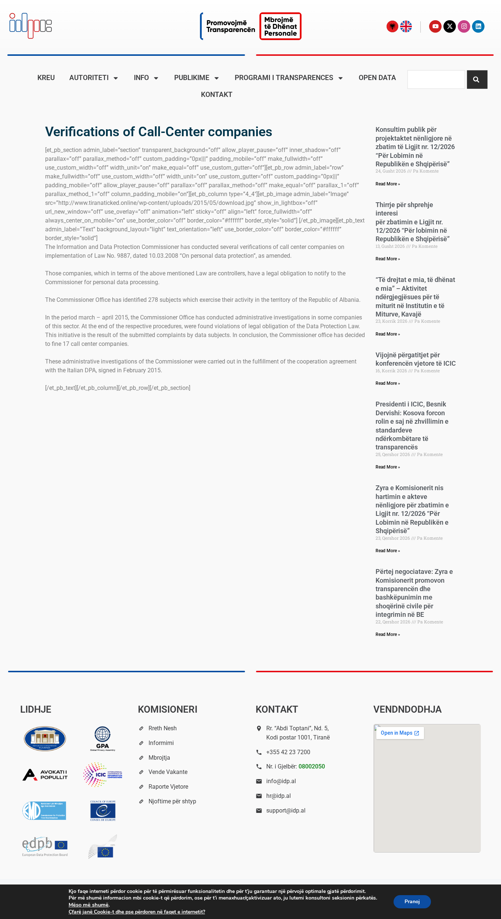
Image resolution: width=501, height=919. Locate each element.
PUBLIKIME (191, 77)
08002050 (312, 766)
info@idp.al (281, 781)
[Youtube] (435, 26)
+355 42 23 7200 (288, 752)
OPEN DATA (377, 77)
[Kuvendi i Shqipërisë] (45, 738)
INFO (141, 77)
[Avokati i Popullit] (45, 775)
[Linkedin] (478, 26)
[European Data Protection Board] (45, 847)
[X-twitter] (449, 26)
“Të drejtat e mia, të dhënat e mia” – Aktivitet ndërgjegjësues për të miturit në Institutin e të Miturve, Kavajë (415, 297)
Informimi (161, 742)
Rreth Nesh (163, 728)
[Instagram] (464, 26)
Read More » (388, 184)
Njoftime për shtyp (172, 801)
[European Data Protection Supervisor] (103, 846)
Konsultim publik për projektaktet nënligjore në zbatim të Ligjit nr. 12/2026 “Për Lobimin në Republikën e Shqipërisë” (415, 147)
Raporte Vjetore (168, 786)
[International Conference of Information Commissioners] (103, 774)
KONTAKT (217, 94)
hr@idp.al (278, 795)
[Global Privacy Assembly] (103, 738)
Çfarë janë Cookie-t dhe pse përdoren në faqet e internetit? (137, 911)
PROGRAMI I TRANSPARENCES (284, 77)
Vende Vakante (168, 771)
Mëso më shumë (89, 904)
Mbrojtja (159, 757)
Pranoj (412, 901)
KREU (46, 77)
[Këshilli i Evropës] (103, 810)
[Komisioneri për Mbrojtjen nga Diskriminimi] (45, 811)
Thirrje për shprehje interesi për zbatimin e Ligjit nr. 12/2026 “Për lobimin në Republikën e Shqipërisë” (413, 222)
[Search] (477, 79)
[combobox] (436, 79)
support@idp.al (286, 810)
